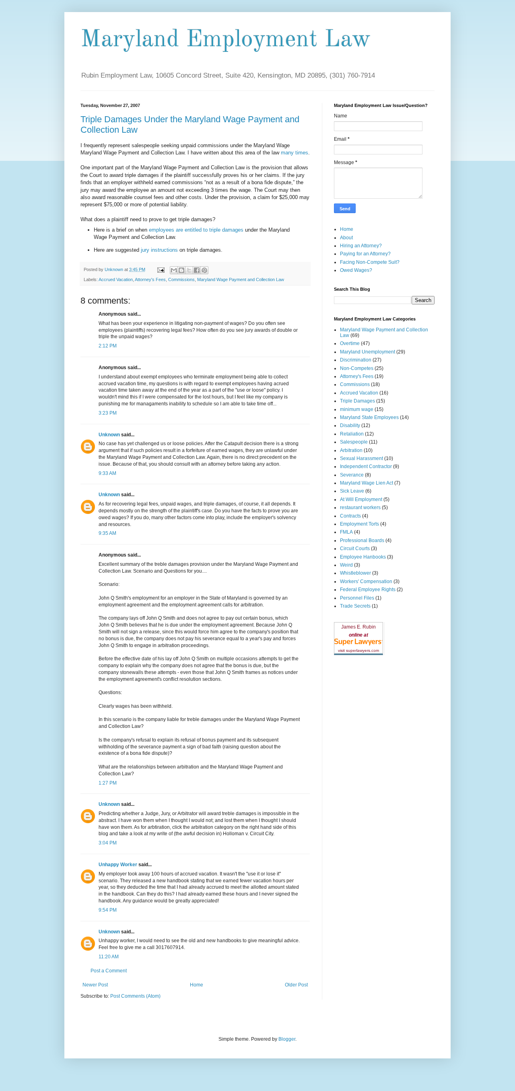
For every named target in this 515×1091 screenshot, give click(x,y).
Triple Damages (357, 401)
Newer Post (95, 985)
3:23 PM (108, 413)
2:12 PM (108, 346)
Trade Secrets (355, 606)
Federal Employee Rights (368, 589)
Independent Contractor (366, 466)
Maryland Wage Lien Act (366, 483)
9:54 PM (108, 910)
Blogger (286, 1039)
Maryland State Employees (369, 417)
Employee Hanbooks (363, 557)
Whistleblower (355, 573)
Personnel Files (357, 598)
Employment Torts (359, 524)
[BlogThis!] (181, 270)
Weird (346, 565)
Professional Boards (362, 540)
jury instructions (160, 250)
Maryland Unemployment (367, 352)
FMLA (346, 532)
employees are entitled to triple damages (197, 230)
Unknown (109, 435)
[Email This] (174, 270)
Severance (352, 475)
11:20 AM (109, 957)
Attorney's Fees (150, 279)
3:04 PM (108, 843)
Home (196, 985)
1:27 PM (108, 783)
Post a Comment (109, 971)
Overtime (350, 343)
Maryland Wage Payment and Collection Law (240, 279)
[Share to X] (189, 270)
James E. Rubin (358, 627)
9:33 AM (107, 473)
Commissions (181, 279)
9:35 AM (107, 533)
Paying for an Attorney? (365, 254)
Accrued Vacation (116, 279)
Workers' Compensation (366, 581)
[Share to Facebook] (197, 270)
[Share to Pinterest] (204, 270)
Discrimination (355, 360)
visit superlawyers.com (358, 650)
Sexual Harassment (361, 458)
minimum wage (356, 409)
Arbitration (351, 450)
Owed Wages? (356, 270)
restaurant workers (360, 507)
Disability (350, 425)
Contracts (350, 516)
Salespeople (354, 442)
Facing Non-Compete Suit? (370, 262)
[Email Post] (160, 269)
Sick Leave (352, 491)
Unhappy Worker (118, 864)
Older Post (296, 985)
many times (294, 153)
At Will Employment (361, 499)
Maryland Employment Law (225, 40)
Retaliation (352, 434)
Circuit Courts (355, 548)
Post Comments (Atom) (135, 996)
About (346, 237)
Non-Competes (356, 368)
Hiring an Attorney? (361, 246)
